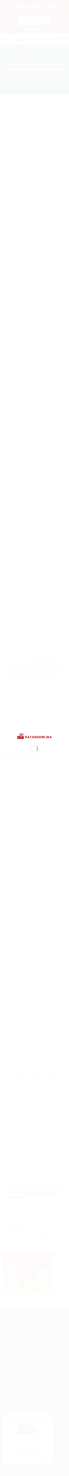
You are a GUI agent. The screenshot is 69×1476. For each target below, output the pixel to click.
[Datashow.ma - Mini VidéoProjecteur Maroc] (34, 736)
